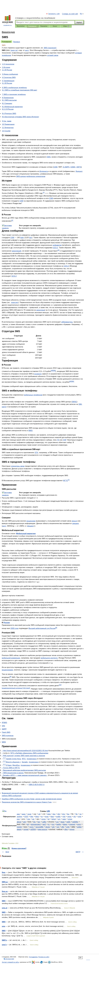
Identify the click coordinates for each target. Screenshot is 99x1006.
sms (3, 926)
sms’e (4, 945)
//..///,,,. (25, 750)
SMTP (78, 852)
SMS (3, 901)
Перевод (16, 42)
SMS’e (4, 940)
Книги (55, 26)
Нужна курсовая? (19, 848)
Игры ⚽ (66, 26)
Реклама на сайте (43, 957)
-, (32, 799)
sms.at (4, 908)
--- (36, 784)
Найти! (79, 22)
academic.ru (8, 25)
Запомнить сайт (54, 14)
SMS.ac (5, 882)
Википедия (20, 26)
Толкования (32, 26)
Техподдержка (33, 957)
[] (14, 50)
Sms (3, 872)
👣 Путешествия (9, 958)
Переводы (43, 26)
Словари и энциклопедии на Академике (35, 18)
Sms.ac (5, 891)
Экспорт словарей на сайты (10, 962)
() (50, 48)
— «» (25, 775)
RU (81, 14)
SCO (7, 852)
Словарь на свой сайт (70, 14)
